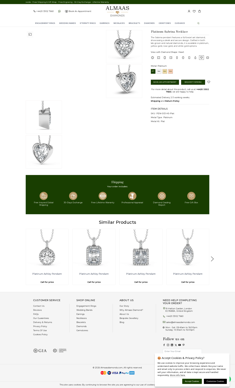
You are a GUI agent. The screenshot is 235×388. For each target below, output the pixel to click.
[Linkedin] (172, 344)
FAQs (36, 314)
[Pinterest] (183, 344)
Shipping (155, 101)
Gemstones (165, 23)
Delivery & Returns (42, 322)
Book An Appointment (164, 82)
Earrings (104, 23)
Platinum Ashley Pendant (47, 274)
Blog (122, 322)
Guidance (180, 23)
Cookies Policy (40, 334)
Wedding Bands (67, 23)
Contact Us (38, 306)
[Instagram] (168, 344)
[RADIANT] (189, 57)
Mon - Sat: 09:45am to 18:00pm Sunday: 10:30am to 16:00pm (181, 328)
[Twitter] (176, 345)
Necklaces (119, 23)
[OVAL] (183, 57)
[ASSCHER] (170, 57)
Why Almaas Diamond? (131, 310)
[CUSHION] (207, 57)
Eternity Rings (88, 23)
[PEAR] (195, 57)
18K (158, 71)
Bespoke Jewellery (129, 318)
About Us (124, 314)
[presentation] (22, 259)
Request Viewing (193, 82)
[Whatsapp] (59, 11)
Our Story (124, 306)
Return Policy (172, 101)
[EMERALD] (164, 57)
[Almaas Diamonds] (117, 11)
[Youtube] (179, 344)
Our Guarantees (41, 318)
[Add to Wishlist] (208, 82)
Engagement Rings (45, 23)
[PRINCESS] (158, 57)
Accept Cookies (192, 381)
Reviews (37, 310)
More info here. (177, 375)
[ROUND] (152, 57)
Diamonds (149, 23)
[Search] (198, 23)
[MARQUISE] (177, 57)
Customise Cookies (215, 381)
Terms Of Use (40, 330)
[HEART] (201, 57)
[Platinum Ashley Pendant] (47, 250)
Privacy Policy (40, 326)
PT (153, 71)
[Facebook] (164, 344)
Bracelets (134, 23)
